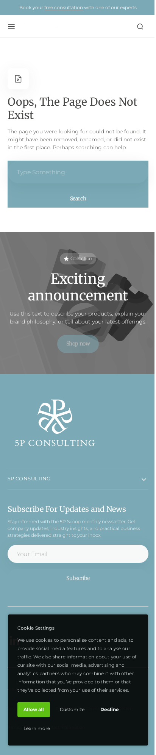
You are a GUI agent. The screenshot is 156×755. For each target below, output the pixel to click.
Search (75, 198)
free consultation (63, 7)
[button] (11, 26)
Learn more (36, 728)
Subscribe (75, 586)
